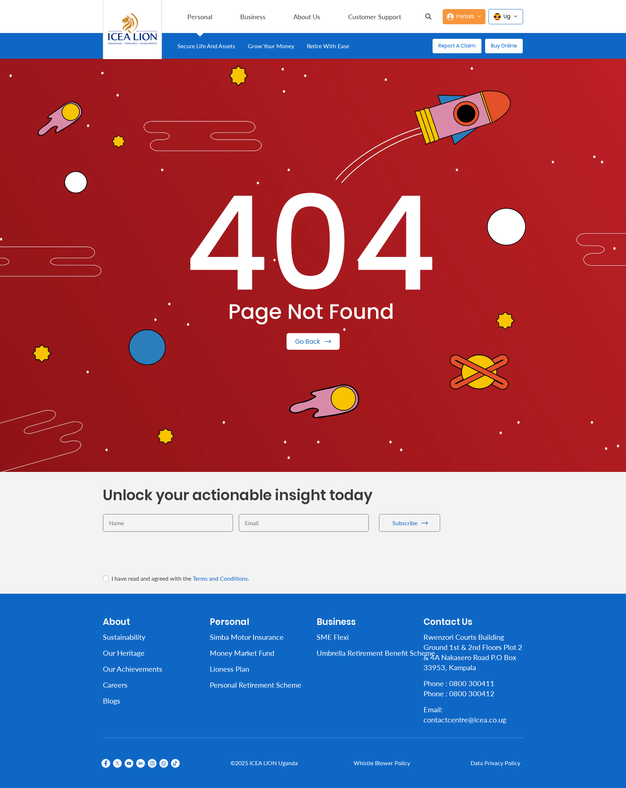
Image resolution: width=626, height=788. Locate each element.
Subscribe (404, 522)
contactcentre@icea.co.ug (464, 719)
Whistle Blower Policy (382, 762)
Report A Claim (457, 45)
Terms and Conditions (220, 578)
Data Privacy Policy (495, 762)
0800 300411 (471, 683)
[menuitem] (199, 16)
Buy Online (504, 45)
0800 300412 (471, 693)
